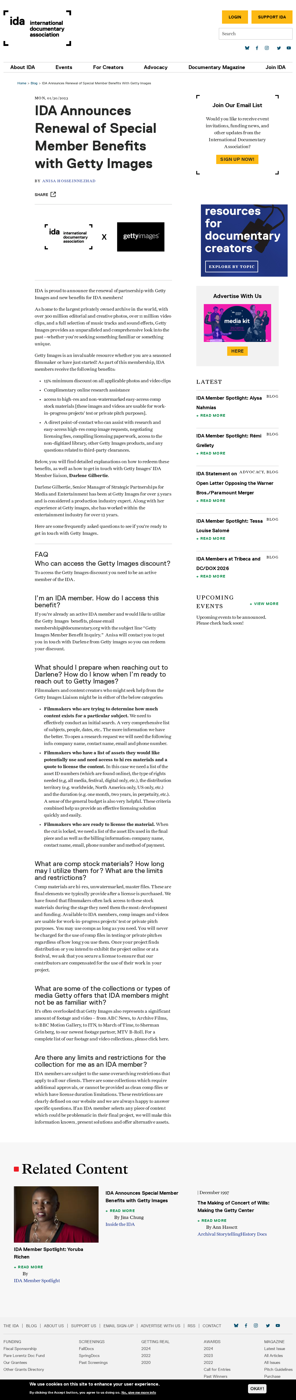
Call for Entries (217, 1369)
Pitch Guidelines (278, 1369)
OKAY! (257, 1388)
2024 (146, 1349)
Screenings (92, 1342)
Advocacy (156, 67)
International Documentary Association (37, 28)
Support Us (83, 1326)
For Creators (108, 67)
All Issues (272, 1362)
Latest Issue (274, 1349)
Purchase (272, 1376)
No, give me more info (138, 1392)
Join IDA (276, 67)
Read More (212, 415)
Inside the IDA (120, 1224)
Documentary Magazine (216, 67)
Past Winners (215, 1376)
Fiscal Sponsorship (20, 1349)
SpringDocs (89, 1356)
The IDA (11, 1326)
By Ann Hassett (221, 1227)
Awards (212, 1342)
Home (21, 83)
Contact (212, 1326)
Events (64, 67)
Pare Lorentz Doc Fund (24, 1356)
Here (237, 351)
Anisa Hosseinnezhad (69, 181)
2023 (208, 1356)
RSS (191, 1326)
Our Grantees (15, 1362)
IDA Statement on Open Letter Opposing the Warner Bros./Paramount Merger (235, 483)
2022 (146, 1356)
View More (266, 603)
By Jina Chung (129, 1217)
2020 (146, 1362)
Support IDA (272, 17)
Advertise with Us (160, 1326)
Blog (34, 83)
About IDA (22, 67)
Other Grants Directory (23, 1369)
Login (235, 17)
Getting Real (155, 1342)
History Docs (253, 1234)
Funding (12, 1342)
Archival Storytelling (218, 1234)
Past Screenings (93, 1362)
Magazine (274, 1342)
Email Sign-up (118, 1326)
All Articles (273, 1356)
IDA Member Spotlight (37, 1280)
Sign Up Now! (237, 159)
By (25, 1273)
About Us (54, 1326)
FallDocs (86, 1349)
